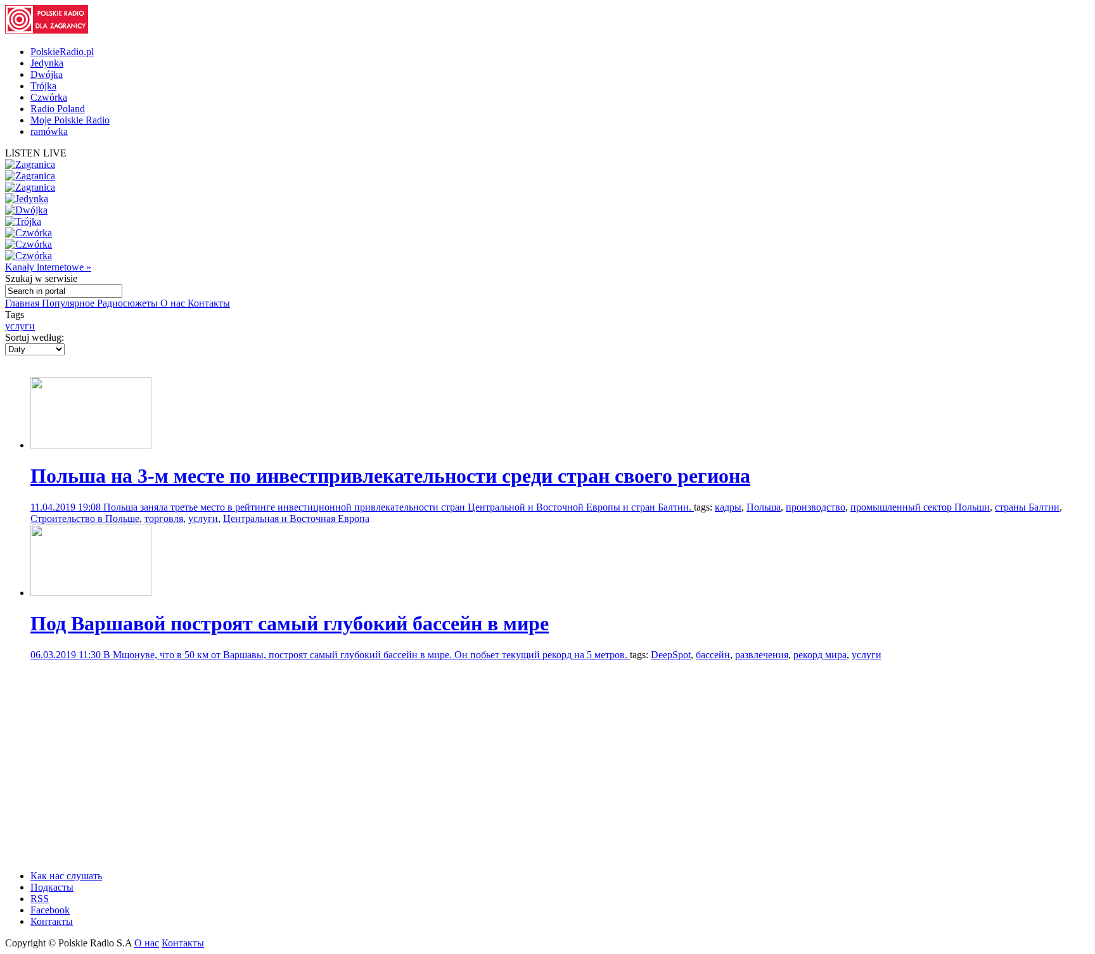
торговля (163, 518)
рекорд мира (820, 654)
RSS (39, 898)
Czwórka (48, 97)
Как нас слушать (66, 875)
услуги (20, 326)
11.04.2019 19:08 (66, 507)
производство (815, 507)
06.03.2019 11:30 (66, 654)
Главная (23, 303)
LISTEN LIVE (36, 153)
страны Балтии (1027, 507)
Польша (763, 507)
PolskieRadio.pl (62, 51)
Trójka (43, 85)
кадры (728, 507)
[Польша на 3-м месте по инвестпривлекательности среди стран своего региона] (90, 445)
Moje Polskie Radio (70, 120)
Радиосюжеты (128, 303)
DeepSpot (671, 654)
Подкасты (52, 887)
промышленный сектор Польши (920, 507)
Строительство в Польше (84, 518)
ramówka (49, 131)
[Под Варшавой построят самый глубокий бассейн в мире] (90, 592)
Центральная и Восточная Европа (296, 518)
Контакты (209, 303)
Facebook (50, 910)
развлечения (761, 654)
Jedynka (46, 63)
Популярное (69, 303)
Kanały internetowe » (48, 267)
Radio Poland (57, 108)
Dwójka (46, 74)
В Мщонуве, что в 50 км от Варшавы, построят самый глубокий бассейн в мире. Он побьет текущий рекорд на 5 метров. (366, 654)
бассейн (713, 654)
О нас (174, 303)
